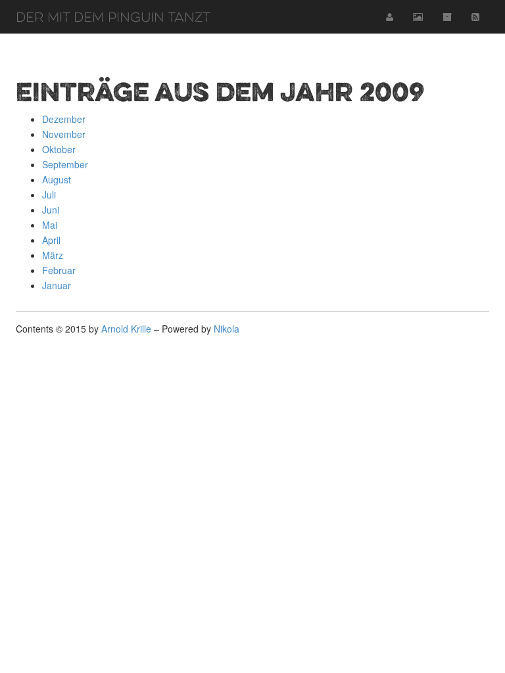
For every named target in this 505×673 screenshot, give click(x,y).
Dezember (63, 119)
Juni (50, 209)
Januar (56, 285)
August (56, 179)
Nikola (226, 328)
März (52, 255)
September (65, 164)
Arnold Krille (126, 328)
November (63, 134)
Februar (59, 270)
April (51, 239)
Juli (49, 194)
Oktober (59, 149)
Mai (49, 224)
